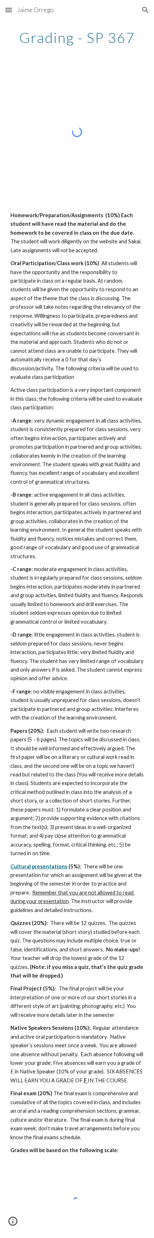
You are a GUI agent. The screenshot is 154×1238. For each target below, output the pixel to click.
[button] (8, 10)
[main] (77, 37)
